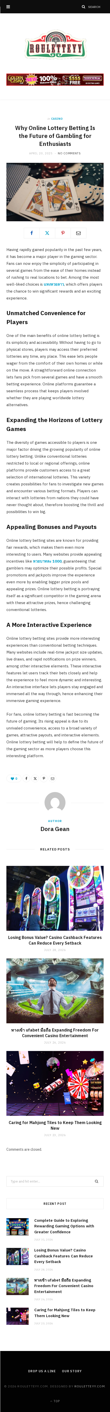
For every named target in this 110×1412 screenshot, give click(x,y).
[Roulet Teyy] (55, 44)
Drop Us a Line (42, 1371)
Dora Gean (55, 829)
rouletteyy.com (89, 1386)
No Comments (69, 153)
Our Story (72, 1371)
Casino (57, 119)
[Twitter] (47, 233)
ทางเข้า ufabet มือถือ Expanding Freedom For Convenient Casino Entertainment (55, 1032)
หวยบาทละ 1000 (47, 561)
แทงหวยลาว (54, 284)
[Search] (83, 6)
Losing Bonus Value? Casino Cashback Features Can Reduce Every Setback (55, 940)
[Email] (78, 233)
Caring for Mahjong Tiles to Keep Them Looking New (55, 1125)
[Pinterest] (63, 233)
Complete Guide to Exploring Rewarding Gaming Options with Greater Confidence (64, 1226)
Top (56, 1401)
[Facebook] (32, 233)
